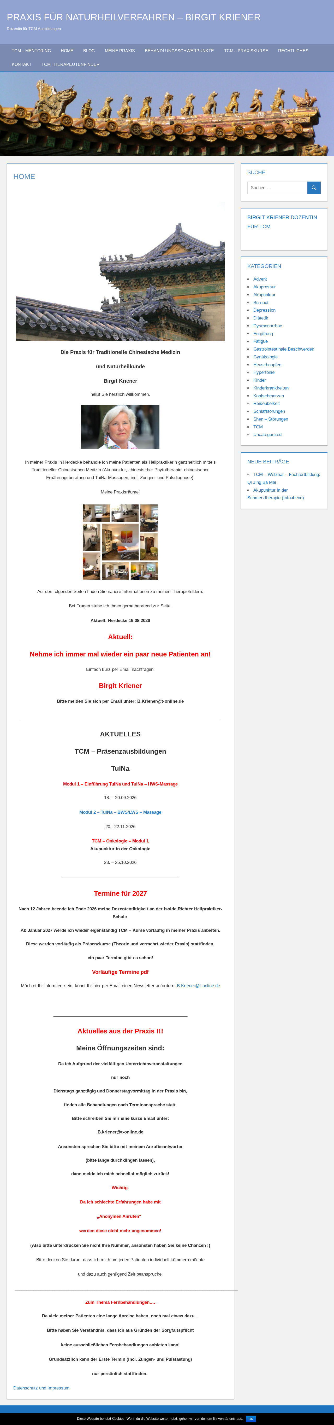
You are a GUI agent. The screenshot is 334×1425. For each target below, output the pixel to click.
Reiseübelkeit (266, 403)
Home (67, 51)
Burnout (261, 302)
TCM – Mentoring (31, 51)
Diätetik (260, 318)
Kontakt (22, 64)
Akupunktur (264, 294)
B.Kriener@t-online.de (198, 985)
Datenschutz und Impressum (41, 1388)
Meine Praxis (120, 51)
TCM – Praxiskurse (246, 51)
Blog (89, 51)
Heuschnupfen (267, 364)
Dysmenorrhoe (267, 325)
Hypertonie (264, 372)
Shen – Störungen (270, 419)
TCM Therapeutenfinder (70, 64)
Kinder (259, 380)
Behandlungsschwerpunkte (179, 51)
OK (251, 1419)
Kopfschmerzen (268, 395)
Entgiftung (263, 333)
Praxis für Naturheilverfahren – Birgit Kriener (134, 17)
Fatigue (260, 341)
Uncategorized (267, 434)
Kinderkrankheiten (271, 388)
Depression (264, 310)
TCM (258, 426)
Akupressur (264, 286)
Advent (260, 279)
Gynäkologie (265, 356)
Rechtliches (293, 51)
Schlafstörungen (269, 411)
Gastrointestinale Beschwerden (283, 349)
